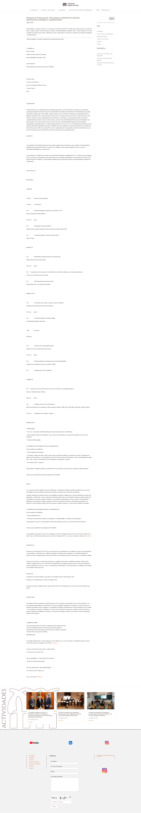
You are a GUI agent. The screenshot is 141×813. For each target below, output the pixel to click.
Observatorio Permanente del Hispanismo (80, 10)
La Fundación (34, 10)
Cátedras (31, 759)
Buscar (112, 18)
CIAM (97, 10)
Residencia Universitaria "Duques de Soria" (105, 756)
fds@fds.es (89, 536)
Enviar (54, 806)
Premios (99, 44)
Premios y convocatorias (48, 10)
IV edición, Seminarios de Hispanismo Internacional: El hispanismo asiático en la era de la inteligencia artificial (100, 714)
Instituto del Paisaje (102, 36)
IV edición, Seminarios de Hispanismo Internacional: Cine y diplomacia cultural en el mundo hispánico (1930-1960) (69, 714)
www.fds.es (54, 643)
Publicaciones (105, 10)
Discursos (99, 41)
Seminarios (32, 757)
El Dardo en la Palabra (102, 39)
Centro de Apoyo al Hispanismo (105, 34)
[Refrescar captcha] (70, 797)
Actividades (62, 10)
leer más (30, 722)
